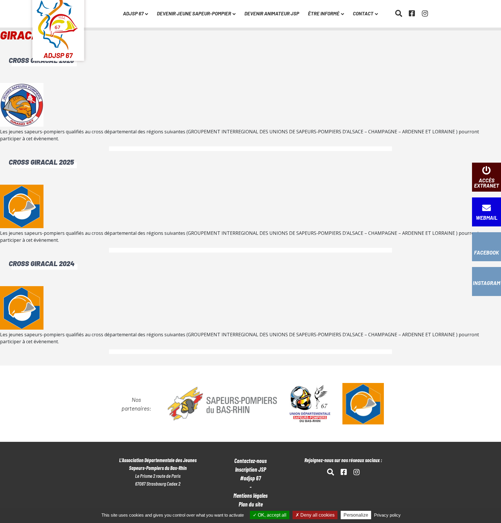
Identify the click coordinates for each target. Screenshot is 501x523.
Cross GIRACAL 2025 (41, 162)
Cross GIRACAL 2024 (42, 263)
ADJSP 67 (133, 13)
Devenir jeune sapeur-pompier (194, 13)
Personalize (356, 515)
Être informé (324, 13)
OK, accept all (271, 515)
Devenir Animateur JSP (271, 13)
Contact (363, 13)
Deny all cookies (317, 515)
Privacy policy (387, 515)
